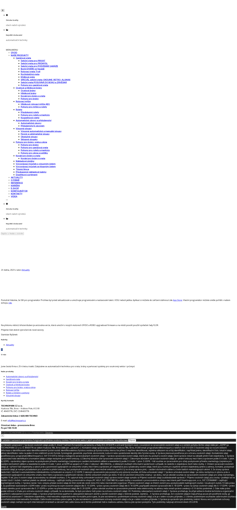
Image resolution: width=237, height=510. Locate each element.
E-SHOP (15, 188)
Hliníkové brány (28, 93)
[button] (12, 49)
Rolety (19, 109)
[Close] (7, 199)
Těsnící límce (22, 169)
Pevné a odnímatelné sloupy (35, 134)
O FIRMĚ (15, 180)
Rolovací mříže (23, 101)
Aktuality (10, 258)
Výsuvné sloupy (24, 128)
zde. (10, 303)
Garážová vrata (23, 58)
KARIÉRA (15, 185)
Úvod (8, 256)
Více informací (121, 440)
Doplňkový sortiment (26, 175)
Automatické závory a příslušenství (33, 120)
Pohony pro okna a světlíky (34, 153)
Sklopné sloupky (29, 139)
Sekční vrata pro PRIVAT (33, 61)
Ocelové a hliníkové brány (29, 88)
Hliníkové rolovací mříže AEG (35, 104)
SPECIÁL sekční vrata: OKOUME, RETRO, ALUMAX (45, 80)
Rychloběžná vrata (30, 74)
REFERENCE (17, 183)
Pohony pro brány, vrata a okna (31, 142)
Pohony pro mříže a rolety (34, 107)
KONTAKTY (16, 194)
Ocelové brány (28, 90)
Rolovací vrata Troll (30, 71)
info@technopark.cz (17, 420)
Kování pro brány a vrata (33, 96)
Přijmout (132, 440)
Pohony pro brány (30, 99)
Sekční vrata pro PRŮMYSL (34, 63)
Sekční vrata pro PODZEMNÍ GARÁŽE (39, 66)
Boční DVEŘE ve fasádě (32, 69)
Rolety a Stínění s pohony (17, 392)
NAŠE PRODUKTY (20, 55)
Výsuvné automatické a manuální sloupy (41, 131)
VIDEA (14, 196)
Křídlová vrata (28, 77)
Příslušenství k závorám (32, 126)
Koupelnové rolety (30, 118)
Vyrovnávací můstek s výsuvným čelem (36, 164)
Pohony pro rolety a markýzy (35, 115)
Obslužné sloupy (29, 137)
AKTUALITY (17, 177)
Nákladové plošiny (25, 161)
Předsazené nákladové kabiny (31, 172)
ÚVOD (14, 52)
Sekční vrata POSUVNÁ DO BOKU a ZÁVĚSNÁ (44, 82)
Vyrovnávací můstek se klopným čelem (36, 166)
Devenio (49, 432)
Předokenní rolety (30, 112)
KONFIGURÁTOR (19, 191)
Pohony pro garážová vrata (34, 85)
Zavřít (3, 506)
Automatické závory (31, 123)
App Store (177, 300)
